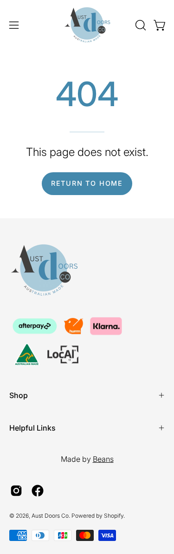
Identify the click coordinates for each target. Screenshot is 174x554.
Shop (18, 395)
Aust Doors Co (50, 515)
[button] (139, 25)
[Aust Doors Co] (87, 25)
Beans (103, 459)
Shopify (113, 515)
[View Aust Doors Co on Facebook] (38, 491)
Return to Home (87, 183)
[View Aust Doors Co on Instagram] (16, 491)
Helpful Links (32, 427)
